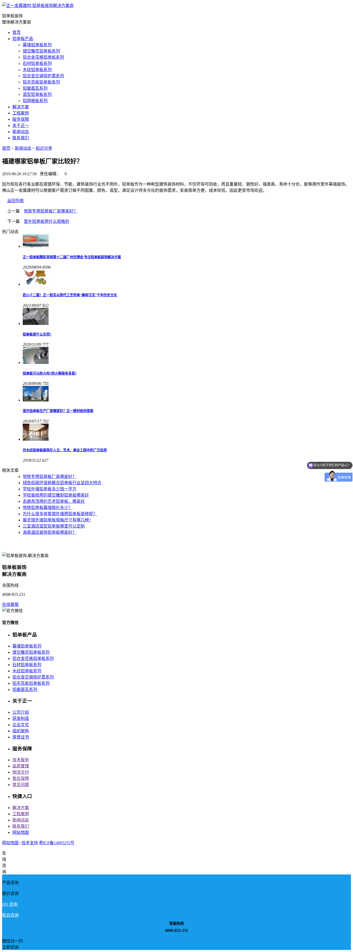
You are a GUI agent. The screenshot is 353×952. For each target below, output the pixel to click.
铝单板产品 (22, 38)
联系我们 (20, 138)
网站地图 (20, 832)
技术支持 (29, 843)
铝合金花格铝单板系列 (43, 57)
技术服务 (20, 760)
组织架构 (20, 731)
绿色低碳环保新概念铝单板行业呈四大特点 (62, 483)
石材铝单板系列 (37, 63)
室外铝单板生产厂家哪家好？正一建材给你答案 (58, 411)
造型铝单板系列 (37, 94)
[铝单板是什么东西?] (187, 317)
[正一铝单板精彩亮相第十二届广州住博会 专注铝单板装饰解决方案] (187, 241)
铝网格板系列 (35, 100)
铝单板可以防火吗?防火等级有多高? (50, 373)
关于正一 (20, 125)
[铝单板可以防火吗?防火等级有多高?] (187, 356)
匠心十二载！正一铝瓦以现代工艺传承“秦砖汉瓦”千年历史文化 (70, 295)
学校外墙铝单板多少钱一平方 (49, 489)
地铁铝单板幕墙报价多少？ (47, 507)
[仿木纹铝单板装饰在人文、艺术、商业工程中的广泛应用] (187, 433)
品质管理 (20, 766)
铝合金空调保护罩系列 (43, 76)
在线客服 (10, 604)
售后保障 (20, 778)
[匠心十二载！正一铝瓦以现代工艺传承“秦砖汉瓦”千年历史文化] (187, 278)
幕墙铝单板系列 (37, 45)
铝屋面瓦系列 (35, 88)
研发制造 (20, 718)
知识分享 (44, 148)
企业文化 (20, 724)
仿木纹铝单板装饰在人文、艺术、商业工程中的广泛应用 (65, 450)
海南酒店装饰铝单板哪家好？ (49, 532)
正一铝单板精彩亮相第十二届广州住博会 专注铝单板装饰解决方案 (72, 257)
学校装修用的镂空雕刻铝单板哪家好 (56, 495)
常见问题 (20, 784)
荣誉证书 (20, 737)
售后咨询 (10, 915)
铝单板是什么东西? (37, 334)
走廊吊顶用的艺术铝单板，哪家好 (54, 501)
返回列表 (15, 201)
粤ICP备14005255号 (56, 843)
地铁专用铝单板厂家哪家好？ (51, 211)
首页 (16, 32)
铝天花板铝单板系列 (41, 82)
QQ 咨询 (10, 904)
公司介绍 (20, 712)
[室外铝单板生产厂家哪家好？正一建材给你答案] (187, 394)
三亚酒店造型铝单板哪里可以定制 (54, 526)
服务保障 (20, 119)
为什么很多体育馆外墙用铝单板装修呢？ (60, 514)
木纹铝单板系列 (37, 69)
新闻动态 (20, 132)
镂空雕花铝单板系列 (41, 51)
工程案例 (20, 113)
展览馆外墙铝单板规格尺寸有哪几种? (57, 520)
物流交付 (20, 772)
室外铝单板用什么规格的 (46, 221)
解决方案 (20, 107)
